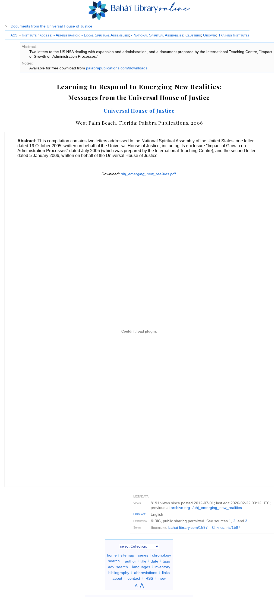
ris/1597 (233, 527)
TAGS (13, 35)
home (112, 555)
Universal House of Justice (139, 110)
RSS (149, 578)
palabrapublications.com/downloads (116, 68)
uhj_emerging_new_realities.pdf (148, 174)
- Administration (66, 35)
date (154, 561)
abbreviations (145, 572)
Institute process (35, 35)
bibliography (118, 572)
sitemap (127, 555)
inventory (162, 566)
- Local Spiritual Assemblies (105, 35)
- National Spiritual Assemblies (157, 35)
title (143, 561)
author (130, 561)
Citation (218, 528)
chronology (161, 555)
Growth (209, 35)
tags (166, 561)
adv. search (118, 566)
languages (141, 566)
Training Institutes (233, 35)
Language (139, 513)
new (162, 578)
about (117, 578)
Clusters (193, 35)
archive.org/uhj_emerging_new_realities (206, 507)
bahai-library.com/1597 (188, 527)
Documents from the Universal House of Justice (51, 26)
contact (134, 578)
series (143, 555)
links (166, 572)
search (114, 561)
